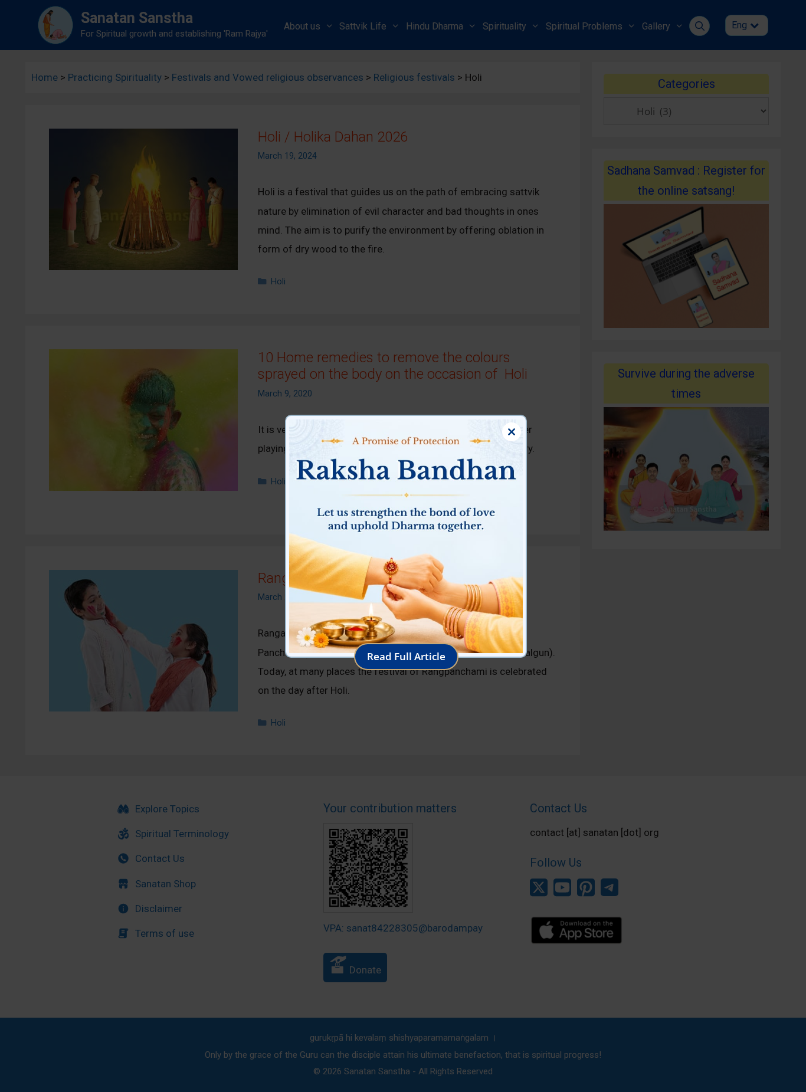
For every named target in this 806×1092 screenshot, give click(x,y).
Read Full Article (406, 656)
